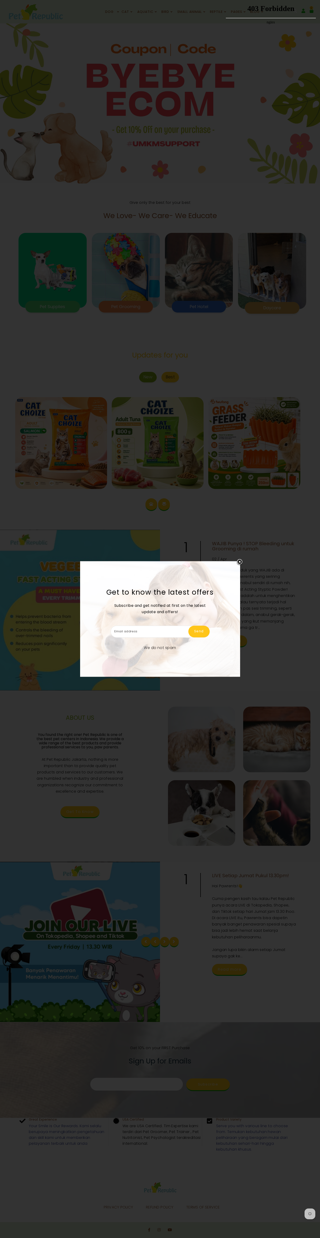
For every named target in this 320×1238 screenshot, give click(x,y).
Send (199, 631)
